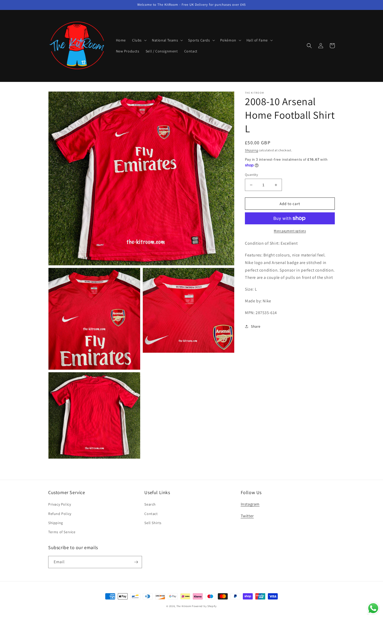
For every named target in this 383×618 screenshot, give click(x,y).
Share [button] (256, 326)
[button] (139, 40)
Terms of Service (62, 532)
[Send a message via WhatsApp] (373, 608)
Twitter (247, 516)
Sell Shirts (153, 522)
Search (150, 504)
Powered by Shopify (204, 606)
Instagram (250, 504)
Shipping (251, 150)
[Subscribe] (136, 562)
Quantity (251, 174)
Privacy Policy (59, 504)
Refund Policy (59, 513)
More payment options (290, 231)
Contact (151, 513)
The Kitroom (183, 606)
